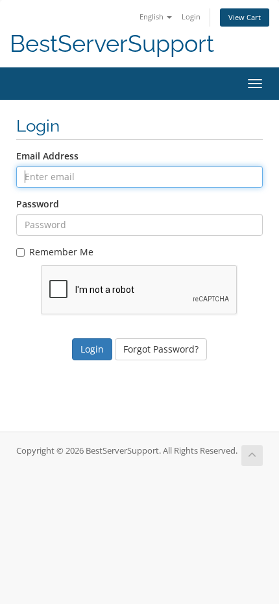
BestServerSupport (112, 44)
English (152, 16)
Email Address (47, 156)
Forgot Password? (161, 349)
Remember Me (61, 252)
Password (37, 204)
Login (191, 16)
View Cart (244, 17)
